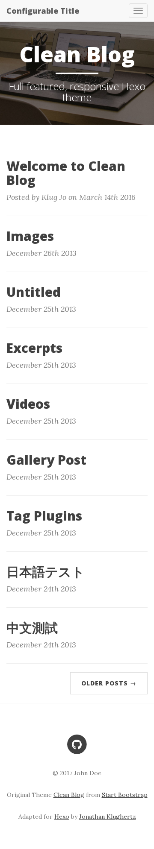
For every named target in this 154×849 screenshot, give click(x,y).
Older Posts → (108, 683)
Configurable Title (42, 11)
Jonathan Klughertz (107, 816)
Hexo (61, 816)
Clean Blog (68, 795)
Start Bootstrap (125, 795)
